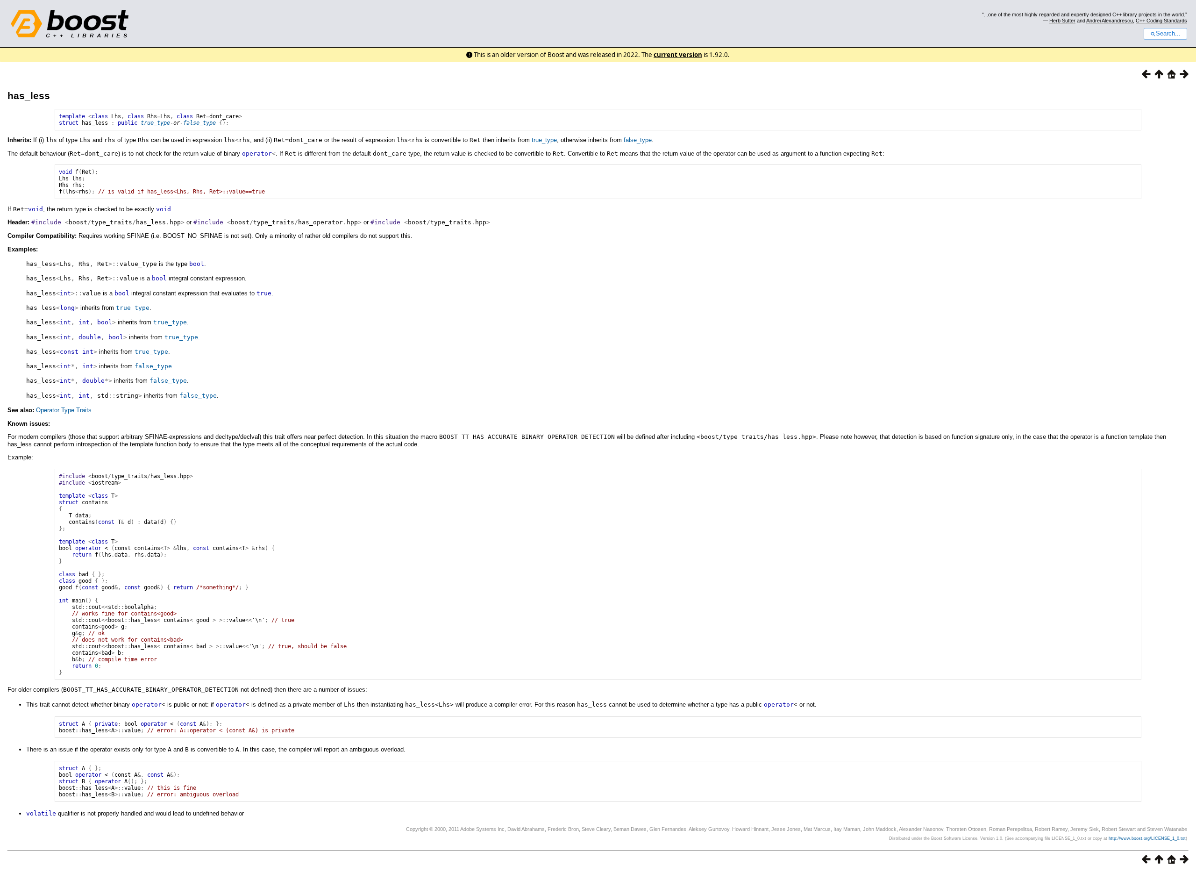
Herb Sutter (1062, 20)
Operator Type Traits (64, 410)
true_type (155, 123)
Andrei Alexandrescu (1109, 20)
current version (678, 54)
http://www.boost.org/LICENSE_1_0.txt (1147, 838)
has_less (28, 95)
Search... (1168, 33)
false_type (199, 123)
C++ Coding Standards (1161, 20)
